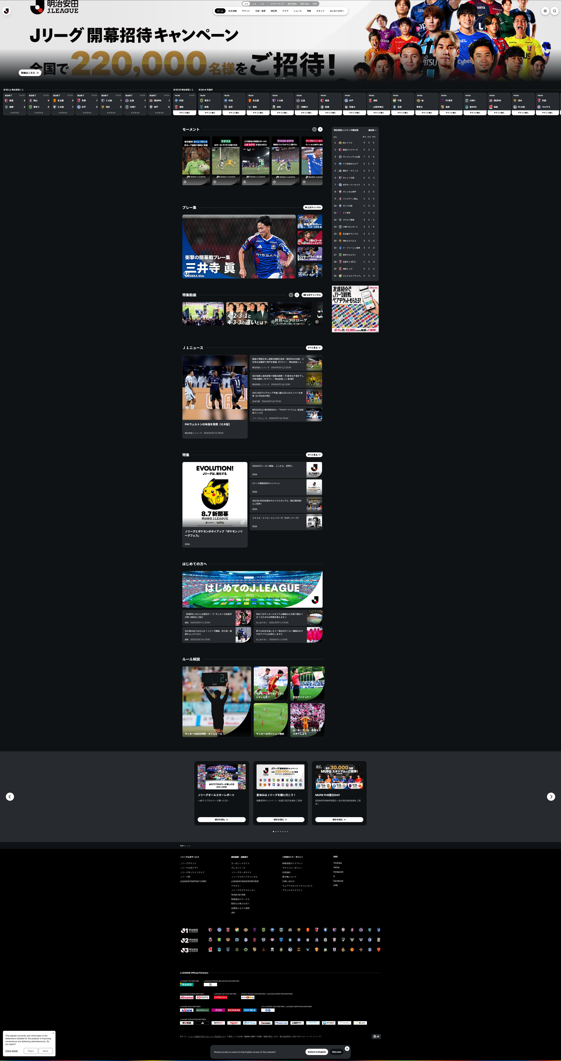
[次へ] (320, 129)
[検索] (554, 11)
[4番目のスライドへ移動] (287, 78)
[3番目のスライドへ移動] (284, 78)
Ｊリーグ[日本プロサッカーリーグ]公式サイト (207, 1036)
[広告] (355, 309)
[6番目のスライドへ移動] (285, 831)
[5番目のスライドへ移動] (283, 831)
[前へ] (314, 129)
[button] (545, 11)
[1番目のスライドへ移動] (274, 78)
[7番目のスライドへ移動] (287, 831)
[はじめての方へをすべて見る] (252, 589)
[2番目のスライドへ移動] (279, 78)
